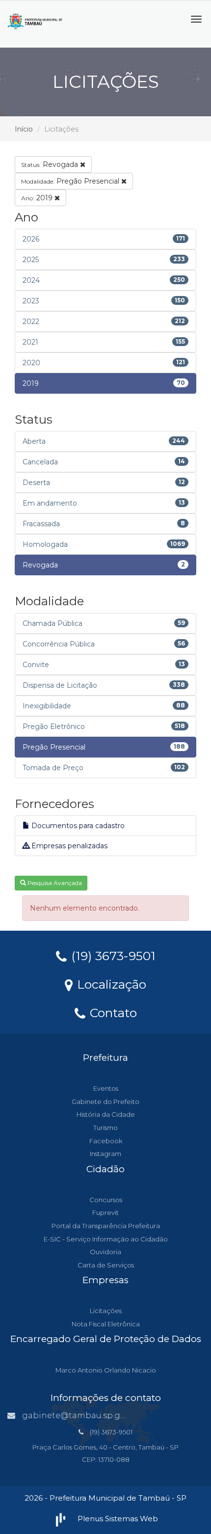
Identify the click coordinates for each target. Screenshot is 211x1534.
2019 (37, 197)
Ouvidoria (105, 1252)
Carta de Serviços (106, 1265)
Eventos (105, 1088)
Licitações (106, 1311)
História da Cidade (106, 1114)
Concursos (105, 1200)
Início (24, 129)
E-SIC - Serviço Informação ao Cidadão (106, 1239)
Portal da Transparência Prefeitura (106, 1226)
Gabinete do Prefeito (105, 1101)
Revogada (50, 164)
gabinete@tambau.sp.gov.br (81, 1415)
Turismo (105, 1127)
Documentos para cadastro (77, 825)
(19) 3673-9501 (112, 955)
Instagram (105, 1153)
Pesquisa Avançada (54, 883)
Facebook (105, 1141)
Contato (111, 1012)
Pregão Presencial (71, 181)
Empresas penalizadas (68, 845)
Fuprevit (105, 1212)
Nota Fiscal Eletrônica (106, 1324)
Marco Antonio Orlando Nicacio (105, 1370)
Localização (110, 984)
